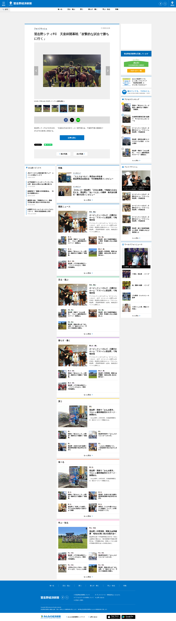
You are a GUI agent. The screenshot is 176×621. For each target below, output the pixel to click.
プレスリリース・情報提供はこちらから (108, 595)
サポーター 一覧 (136, 70)
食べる (60, 9)
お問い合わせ (100, 597)
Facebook (160, 3)
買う (81, 9)
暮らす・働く (92, 9)
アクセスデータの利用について (84, 597)
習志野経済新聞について (82, 595)
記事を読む (72, 138)
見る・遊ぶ (71, 9)
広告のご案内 (79, 600)
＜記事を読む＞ (60, 101)
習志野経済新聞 (20, 4)
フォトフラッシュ (40, 28)
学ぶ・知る (106, 9)
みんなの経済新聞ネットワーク (51, 616)
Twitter (165, 3)
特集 (116, 9)
